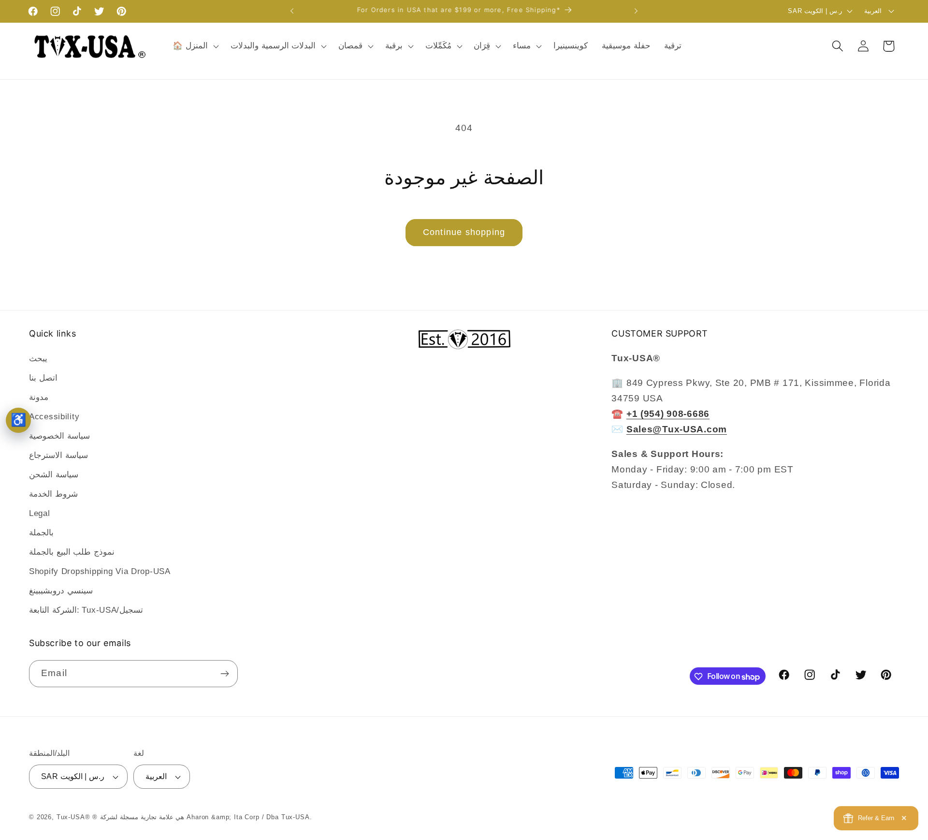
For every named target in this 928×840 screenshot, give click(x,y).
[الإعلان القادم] (636, 11)
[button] (195, 46)
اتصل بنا (43, 378)
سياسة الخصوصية (59, 436)
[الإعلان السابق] (292, 11)
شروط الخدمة (53, 494)
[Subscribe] (224, 673)
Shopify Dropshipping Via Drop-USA (100, 571)
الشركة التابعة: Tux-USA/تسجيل (86, 610)
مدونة (38, 397)
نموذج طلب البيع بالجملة (72, 552)
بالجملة (41, 532)
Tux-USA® (73, 817)
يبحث (38, 358)
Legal (39, 513)
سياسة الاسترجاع (58, 455)
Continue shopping (464, 232)
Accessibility (54, 416)
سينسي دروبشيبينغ (61, 590)
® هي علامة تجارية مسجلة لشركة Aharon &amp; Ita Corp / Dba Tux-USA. (202, 817)
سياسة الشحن (53, 474)
